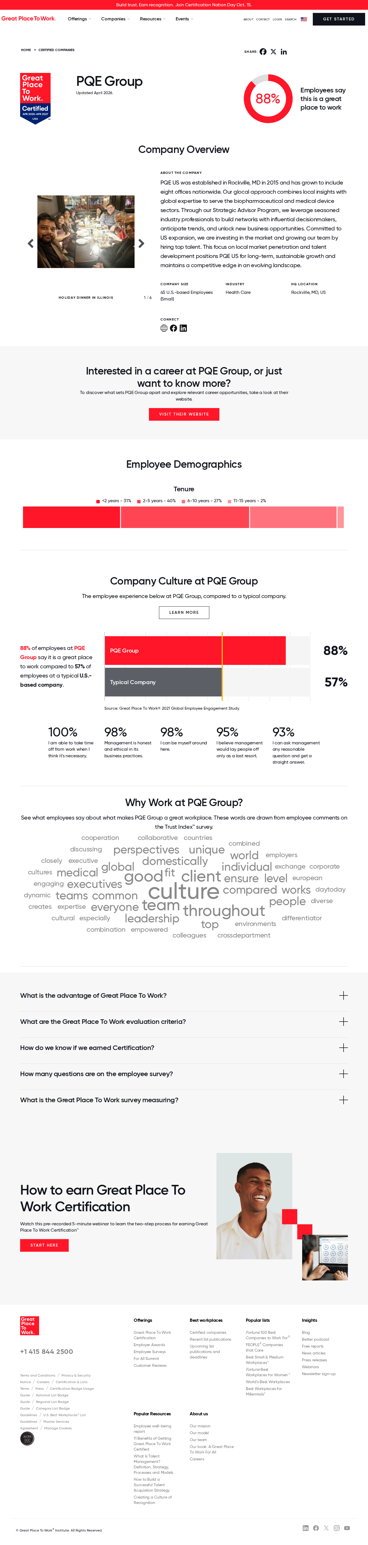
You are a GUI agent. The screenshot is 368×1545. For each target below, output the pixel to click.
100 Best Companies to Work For (268, 1335)
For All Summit (146, 1358)
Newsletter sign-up (319, 1373)
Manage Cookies (58, 1428)
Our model (199, 1433)
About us (199, 1413)
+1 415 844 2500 (46, 1351)
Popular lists (258, 1320)
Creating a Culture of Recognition (153, 1500)
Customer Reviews (150, 1365)
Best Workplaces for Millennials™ (264, 1391)
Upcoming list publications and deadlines (205, 1351)
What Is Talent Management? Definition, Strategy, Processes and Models (153, 1464)
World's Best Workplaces (268, 1381)
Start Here (44, 1245)
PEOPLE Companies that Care (264, 1347)
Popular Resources (152, 1413)
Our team (198, 1439)
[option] (86, 243)
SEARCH (290, 19)
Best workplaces (206, 1320)
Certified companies (208, 1332)
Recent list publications (210, 1339)
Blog (306, 1332)
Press (39, 1389)
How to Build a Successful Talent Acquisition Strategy (152, 1484)
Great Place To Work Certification (152, 1335)
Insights (309, 1320)
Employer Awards (149, 1344)
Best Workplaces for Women (268, 1372)
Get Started (339, 19)
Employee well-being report (152, 1429)
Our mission (200, 1426)
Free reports (312, 1346)
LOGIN (277, 19)
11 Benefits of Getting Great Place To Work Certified (152, 1443)
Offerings (143, 1320)
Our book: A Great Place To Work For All (211, 1449)
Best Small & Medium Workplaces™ (264, 1360)
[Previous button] (30, 243)
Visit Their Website (184, 414)
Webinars (310, 1367)
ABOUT (249, 19)
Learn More (184, 612)
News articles (313, 1353)
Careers (43, 1382)
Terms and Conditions (37, 1375)
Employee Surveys (150, 1351)
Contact (263, 19)
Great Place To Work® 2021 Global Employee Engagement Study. (179, 708)
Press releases (314, 1360)
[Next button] (141, 243)
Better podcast (315, 1339)
